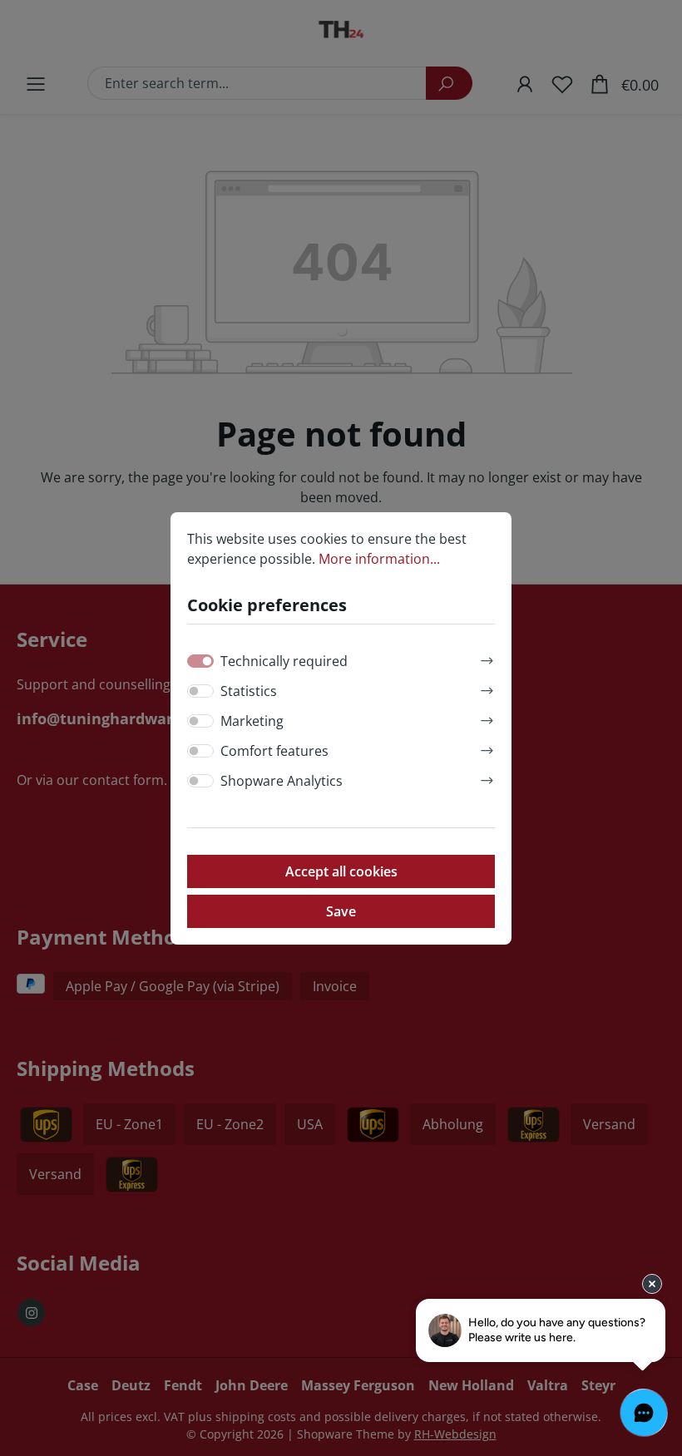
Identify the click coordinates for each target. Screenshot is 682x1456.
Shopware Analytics (281, 781)
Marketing (252, 721)
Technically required (284, 661)
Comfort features (274, 751)
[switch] (200, 691)
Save (341, 911)
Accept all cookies (341, 871)
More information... (379, 559)
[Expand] (487, 658)
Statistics (248, 691)
